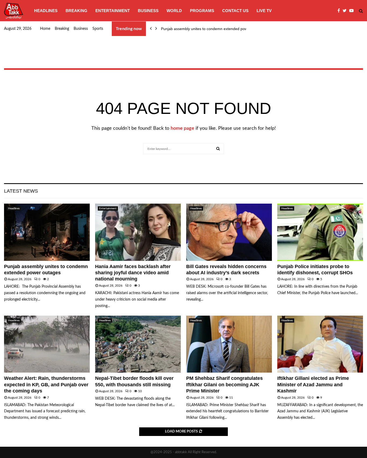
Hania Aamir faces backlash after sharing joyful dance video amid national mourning (133, 273)
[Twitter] (346, 11)
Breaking (76, 10)
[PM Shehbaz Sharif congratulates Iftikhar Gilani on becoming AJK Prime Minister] (229, 344)
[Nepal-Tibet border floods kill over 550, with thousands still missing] (138, 344)
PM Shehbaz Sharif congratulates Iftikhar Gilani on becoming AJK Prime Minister (224, 385)
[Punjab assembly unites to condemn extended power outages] (47, 232)
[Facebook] (340, 11)
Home (45, 29)
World (174, 10)
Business (148, 10)
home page (182, 128)
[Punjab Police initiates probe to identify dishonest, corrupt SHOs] (320, 232)
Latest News (21, 191)
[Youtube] (352, 11)
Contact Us (235, 10)
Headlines (45, 10)
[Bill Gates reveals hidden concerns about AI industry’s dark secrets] (229, 232)
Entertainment (112, 10)
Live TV (264, 10)
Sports (97, 29)
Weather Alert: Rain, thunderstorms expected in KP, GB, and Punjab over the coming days (46, 385)
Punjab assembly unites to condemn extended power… (208, 29)
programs (202, 10)
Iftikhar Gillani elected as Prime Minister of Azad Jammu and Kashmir (313, 385)
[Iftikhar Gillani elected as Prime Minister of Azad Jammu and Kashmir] (320, 344)
